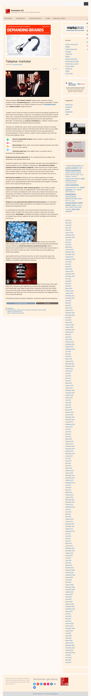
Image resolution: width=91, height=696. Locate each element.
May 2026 (68, 220)
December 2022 (70, 273)
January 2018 (69, 361)
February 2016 (69, 412)
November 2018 (70, 344)
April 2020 (68, 320)
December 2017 (69, 363)
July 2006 (68, 633)
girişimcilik (78, 172)
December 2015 (69, 417)
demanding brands (11, 309)
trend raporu (27, 309)
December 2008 (70, 587)
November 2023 (70, 254)
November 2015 (70, 419)
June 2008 (68, 596)
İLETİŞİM (48, 18)
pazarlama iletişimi (70, 196)
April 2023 (68, 266)
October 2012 (69, 504)
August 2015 (69, 426)
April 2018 (68, 356)
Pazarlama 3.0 (17, 10)
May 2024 (68, 242)
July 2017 (68, 373)
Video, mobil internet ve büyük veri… (16, 313)
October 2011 (69, 528)
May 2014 (68, 463)
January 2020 (69, 327)
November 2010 (70, 550)
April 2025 (68, 230)
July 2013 (68, 485)
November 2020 (70, 315)
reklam (80, 198)
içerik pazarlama (71, 185)
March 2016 (68, 409)
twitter (66, 207)
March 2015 (68, 439)
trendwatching (34, 309)
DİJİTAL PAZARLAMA (71, 44)
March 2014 (68, 468)
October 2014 (69, 451)
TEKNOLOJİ (68, 68)
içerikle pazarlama (71, 180)
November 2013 (70, 477)
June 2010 (68, 560)
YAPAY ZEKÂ (69, 73)
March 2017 (68, 383)
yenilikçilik (68, 211)
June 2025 (68, 225)
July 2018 (68, 351)
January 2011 (69, 545)
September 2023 (70, 259)
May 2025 (68, 227)
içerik (83, 178)
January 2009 (69, 584)
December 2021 (69, 295)
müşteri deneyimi (70, 191)
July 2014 (68, 458)
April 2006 (68, 638)
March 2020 (68, 322)
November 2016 (70, 392)
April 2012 (68, 516)
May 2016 (68, 405)
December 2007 (70, 606)
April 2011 (68, 541)
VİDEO (67, 114)
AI (65, 165)
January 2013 (69, 497)
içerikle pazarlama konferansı (70, 182)
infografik (81, 174)
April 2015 (68, 436)
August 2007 (69, 611)
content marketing (71, 168)
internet (77, 178)
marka (82, 187)
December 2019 (70, 329)
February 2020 (69, 324)
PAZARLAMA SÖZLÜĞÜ (35, 18)
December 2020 (70, 312)
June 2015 (68, 431)
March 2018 (68, 358)
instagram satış (69, 178)
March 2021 (68, 307)
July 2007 (68, 613)
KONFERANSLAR (20, 18)
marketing (69, 189)
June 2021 (68, 300)
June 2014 (68, 460)
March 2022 (68, 288)
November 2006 (70, 628)
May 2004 (68, 660)
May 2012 (68, 514)
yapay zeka (75, 209)
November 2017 (70, 366)
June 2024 (68, 239)
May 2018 (68, 354)
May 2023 (68, 264)
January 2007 (69, 626)
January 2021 (69, 310)
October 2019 (69, 332)
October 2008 (69, 592)
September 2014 (70, 453)
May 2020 (68, 317)
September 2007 (70, 609)
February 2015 (69, 441)
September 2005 (70, 652)
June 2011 (68, 536)
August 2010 (69, 555)
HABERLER (68, 107)
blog (83, 165)
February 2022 (69, 290)
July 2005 (68, 655)
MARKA (67, 56)
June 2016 (68, 402)
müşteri (79, 189)
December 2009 (70, 570)
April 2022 (68, 286)
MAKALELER (10, 308)
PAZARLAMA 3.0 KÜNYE (59, 18)
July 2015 (68, 429)
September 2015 (70, 424)
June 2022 (68, 281)
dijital (80, 168)
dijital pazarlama (73, 170)
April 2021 (68, 305)
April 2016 (68, 407)
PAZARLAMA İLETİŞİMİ (71, 61)
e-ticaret (67, 172)
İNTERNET (68, 51)
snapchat (73, 200)
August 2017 (69, 371)
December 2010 (70, 548)
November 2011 (69, 526)
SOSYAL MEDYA (70, 66)
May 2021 (68, 303)
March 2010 (68, 565)
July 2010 (68, 558)
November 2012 (70, 502)
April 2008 (68, 599)
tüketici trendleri (42, 309)
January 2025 (69, 232)
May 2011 (68, 538)
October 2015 (69, 422)
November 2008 (70, 589)
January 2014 (69, 473)
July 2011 (68, 533)
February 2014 (69, 470)
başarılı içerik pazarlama (74, 165)
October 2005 (69, 650)
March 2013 (68, 492)
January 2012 (69, 521)
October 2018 (69, 346)
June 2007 (68, 616)
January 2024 (69, 249)
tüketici (71, 207)
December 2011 (69, 524)
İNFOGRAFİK (69, 112)
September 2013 (70, 482)
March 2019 (68, 339)
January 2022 (69, 293)
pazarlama (70, 194)
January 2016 (69, 414)
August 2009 (69, 577)
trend (74, 205)
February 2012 (69, 519)
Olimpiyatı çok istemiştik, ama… (14, 311)
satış (66, 200)
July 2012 (68, 509)
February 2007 (69, 623)
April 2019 (68, 337)
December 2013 (70, 475)
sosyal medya (71, 203)
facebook (73, 172)
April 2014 (68, 465)
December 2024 (70, 235)
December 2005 (70, 645)
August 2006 (69, 630)
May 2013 (68, 490)
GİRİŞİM (67, 47)
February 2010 (69, 567)
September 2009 (70, 575)
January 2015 (69, 443)
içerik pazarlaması (70, 187)
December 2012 (69, 499)
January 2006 (69, 643)
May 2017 (68, 378)
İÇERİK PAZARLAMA (71, 49)
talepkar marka (20, 309)
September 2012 (70, 507)
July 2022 (68, 278)
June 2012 (68, 511)
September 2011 (70, 531)
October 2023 (69, 256)
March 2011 (68, 543)
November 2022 (70, 276)
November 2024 (70, 237)
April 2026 (68, 222)
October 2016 (69, 395)
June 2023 (68, 261)
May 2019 (68, 334)
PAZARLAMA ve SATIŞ (71, 64)
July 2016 (68, 400)
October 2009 (69, 572)
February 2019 (69, 341)
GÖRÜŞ (67, 109)
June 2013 (68, 487)
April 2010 (68, 562)
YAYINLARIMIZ (8, 18)
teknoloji (68, 205)
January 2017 (69, 388)
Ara (62, 1)
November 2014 (70, 448)
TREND (67, 71)
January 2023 (69, 271)
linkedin (77, 187)
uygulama (68, 209)
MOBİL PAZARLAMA (71, 59)
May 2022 (68, 283)
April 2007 (68, 621)
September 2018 (70, 349)
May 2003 (68, 662)
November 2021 (70, 298)
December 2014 (70, 446)
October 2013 (69, 480)
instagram (74, 176)
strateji (80, 203)
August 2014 (69, 456)
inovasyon (68, 176)
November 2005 (70, 647)
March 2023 (68, 269)
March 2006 (68, 640)
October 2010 (69, 553)
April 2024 (68, 244)
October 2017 (69, 368)
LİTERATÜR (68, 54)
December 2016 (70, 390)
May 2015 (68, 434)
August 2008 (69, 594)
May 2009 (68, 582)
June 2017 (68, 375)
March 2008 (68, 601)
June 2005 (68, 657)
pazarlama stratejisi (71, 198)
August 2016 (69, 397)
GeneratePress (54, 693)
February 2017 (69, 385)
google (67, 174)
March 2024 (68, 247)
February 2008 (69, 604)
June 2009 (68, 579)
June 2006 (68, 635)
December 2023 (70, 252)
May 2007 (68, 618)
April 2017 (68, 380)
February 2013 (69, 494)
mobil (74, 189)
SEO (70, 200)
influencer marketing (74, 174)
